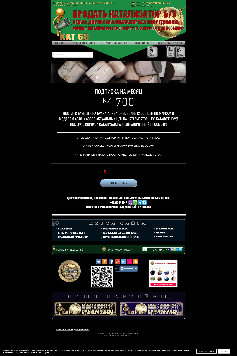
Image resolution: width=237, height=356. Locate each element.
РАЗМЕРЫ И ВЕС (115, 228)
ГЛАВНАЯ (65, 228)
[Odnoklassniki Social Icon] (104, 261)
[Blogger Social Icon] (135, 261)
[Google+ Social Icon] (117, 261)
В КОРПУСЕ (164, 228)
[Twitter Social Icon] (123, 261)
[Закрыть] (233, 351)
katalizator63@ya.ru (120, 250)
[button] (118, 305)
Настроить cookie (206, 351)
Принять (224, 351)
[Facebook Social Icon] (111, 261)
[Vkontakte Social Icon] (98, 261)
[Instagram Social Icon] (129, 261)
